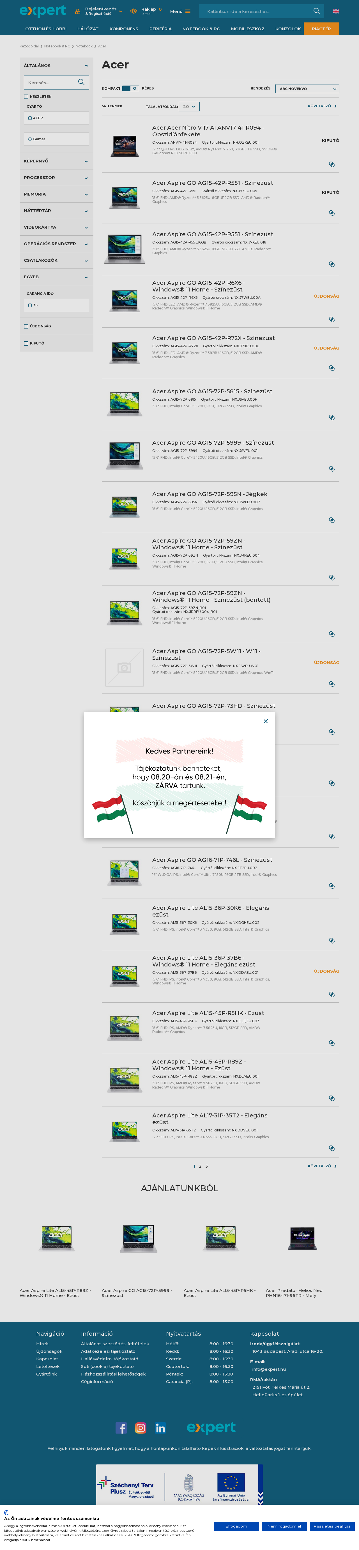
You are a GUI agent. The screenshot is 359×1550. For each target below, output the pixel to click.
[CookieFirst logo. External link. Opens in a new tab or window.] (6, 1512)
